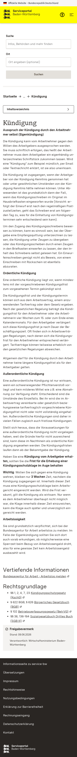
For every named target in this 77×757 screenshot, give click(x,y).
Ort (8, 54)
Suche (10, 35)
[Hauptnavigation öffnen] (71, 14)
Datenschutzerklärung (18, 724)
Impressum (11, 681)
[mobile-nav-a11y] (62, 14)
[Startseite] (21, 14)
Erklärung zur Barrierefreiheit (23, 707)
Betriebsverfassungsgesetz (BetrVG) (45, 611)
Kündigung (39, 96)
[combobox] (38, 44)
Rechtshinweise (14, 689)
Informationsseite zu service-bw (25, 664)
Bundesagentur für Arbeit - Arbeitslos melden (36, 576)
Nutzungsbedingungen (19, 698)
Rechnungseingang (16, 715)
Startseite (10, 96)
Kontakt (8, 732)
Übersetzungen (13, 672)
